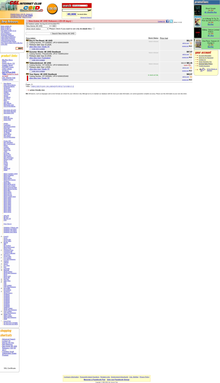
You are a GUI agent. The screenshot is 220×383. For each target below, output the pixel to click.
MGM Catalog (8, 271)
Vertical (6, 95)
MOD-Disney (8, 178)
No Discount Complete (11, 322)
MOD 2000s (7, 210)
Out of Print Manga (9, 106)
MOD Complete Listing (11, 173)
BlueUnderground (9, 247)
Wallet (5, 170)
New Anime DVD (9, 113)
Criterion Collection (9, 253)
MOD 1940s (7, 201)
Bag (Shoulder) (8, 142)
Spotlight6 (7, 302)
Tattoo (6, 167)
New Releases (7, 344)
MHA (5, 100)
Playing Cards (8, 159)
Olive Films (7, 281)
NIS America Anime (9, 126)
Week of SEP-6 (5, 27)
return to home (26, 17)
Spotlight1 (7, 294)
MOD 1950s (7, 202)
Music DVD (7, 276)
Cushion (6, 147)
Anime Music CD (8, 63)
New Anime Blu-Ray (10, 111)
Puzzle (6, 164)
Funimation (7, 125)
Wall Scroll (7, 168)
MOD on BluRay (9, 175)
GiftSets (6, 262)
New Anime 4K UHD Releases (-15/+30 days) (9, 348)
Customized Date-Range (8, 41)
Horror (6, 264)
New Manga (7, 83)
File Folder (7, 148)
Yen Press (7, 98)
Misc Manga (7, 103)
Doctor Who (7, 256)
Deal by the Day (8, 343)
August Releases (6, 34)
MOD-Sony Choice (9, 186)
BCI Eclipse (7, 245)
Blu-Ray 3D (7, 218)
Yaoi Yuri (6, 101)
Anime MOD (7, 134)
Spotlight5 (7, 300)
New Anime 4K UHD (10, 110)
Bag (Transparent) (9, 144)
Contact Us (6, 341)
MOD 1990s (7, 209)
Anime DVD (7, 120)
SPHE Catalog (8, 308)
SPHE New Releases (10, 310)
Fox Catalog (7, 258)
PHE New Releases (10, 287)
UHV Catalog (8, 311)
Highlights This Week (10, 230)
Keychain (6, 153)
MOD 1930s (7, 199)
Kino (5, 267)
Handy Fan (7, 150)
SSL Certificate (10, 368)
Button (6, 145)
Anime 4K (7, 117)
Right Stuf (7, 128)
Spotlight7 (7, 303)
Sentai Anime (8, 129)
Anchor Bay (7, 239)
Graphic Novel (7, 65)
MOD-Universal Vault (10, 187)
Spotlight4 (7, 299)
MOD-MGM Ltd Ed (9, 184)
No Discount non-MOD (11, 324)
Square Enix (7, 91)
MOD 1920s (7, 198)
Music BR (7, 277)
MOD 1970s (7, 206)
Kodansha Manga (9, 86)
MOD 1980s (7, 207)
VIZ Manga (7, 97)
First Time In (7, 224)
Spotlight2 (7, 296)
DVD (5, 220)
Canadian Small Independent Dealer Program (9, 353)
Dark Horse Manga (10, 85)
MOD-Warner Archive (10, 189)
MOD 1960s (7, 204)
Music (5, 274)
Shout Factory (8, 293)
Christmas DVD (8, 250)
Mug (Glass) (7, 156)
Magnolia (6, 270)
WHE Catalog (8, 316)
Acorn (5, 238)
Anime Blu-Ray (8, 118)
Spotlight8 (7, 305)
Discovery (7, 255)
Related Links (105, 377)
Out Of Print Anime (9, 137)
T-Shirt (6, 165)
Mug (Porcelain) (8, 158)
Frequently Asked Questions (89, 377)
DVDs (4, 62)
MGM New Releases (10, 273)
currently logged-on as (21, 15)
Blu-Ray (6, 217)
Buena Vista (7, 248)
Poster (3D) (7, 141)
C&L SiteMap (134, 377)
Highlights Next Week (10, 232)
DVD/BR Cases (8, 67)
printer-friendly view (37, 90)
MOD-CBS (7, 176)
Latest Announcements (8, 40)
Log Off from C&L (15, 17)
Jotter (5, 151)
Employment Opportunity (119, 377)
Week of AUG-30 (6, 26)
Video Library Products (7, 70)
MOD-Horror (8, 193)
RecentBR (7, 288)
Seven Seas (7, 89)
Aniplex (6, 123)
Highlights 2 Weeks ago (11, 227)
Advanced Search (85, 17)
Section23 (7, 88)
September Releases (7, 35)
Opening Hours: (21, 14)
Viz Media (7, 132)
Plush (5, 161)
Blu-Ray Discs (7, 60)
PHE (5, 284)
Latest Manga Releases (8, 37)
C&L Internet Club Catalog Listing (8, 78)
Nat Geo (6, 279)
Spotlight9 (7, 306)
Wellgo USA (7, 314)
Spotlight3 (7, 297)
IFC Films (7, 265)
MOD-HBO (7, 183)
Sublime (6, 92)
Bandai (6, 242)
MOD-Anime (7, 192)
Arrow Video (7, 241)
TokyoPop (7, 94)
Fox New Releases (10, 259)
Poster (6, 162)
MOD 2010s (7, 212)
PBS (5, 282)
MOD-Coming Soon (10, 196)
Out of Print (7, 321)
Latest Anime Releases (8, 38)
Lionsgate (7, 268)
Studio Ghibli (7, 131)
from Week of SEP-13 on (8, 30)
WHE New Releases (10, 317)
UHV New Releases (10, 313)
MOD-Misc (7, 190)
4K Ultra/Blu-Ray (210, 12)
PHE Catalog (8, 285)
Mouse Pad (7, 154)
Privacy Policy (144, 377)
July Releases (5, 32)
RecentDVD (7, 290)
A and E (6, 236)
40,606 (71, 14)
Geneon (6, 261)
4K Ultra (211, 36)
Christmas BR (8, 251)
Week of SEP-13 (6, 29)
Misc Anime (7, 135)
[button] (9, 362)
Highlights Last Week (10, 229)
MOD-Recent (8, 195)
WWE (5, 319)
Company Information (71, 377)
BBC (5, 244)
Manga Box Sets (9, 105)
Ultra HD (6, 215)
